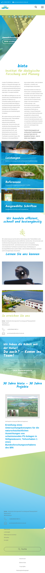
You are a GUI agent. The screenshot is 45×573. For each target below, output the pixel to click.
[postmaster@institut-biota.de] (4, 333)
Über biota (7, 529)
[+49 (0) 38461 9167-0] (4, 329)
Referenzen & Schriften (10, 534)
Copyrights (22, 566)
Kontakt (6, 540)
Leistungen (12, 158)
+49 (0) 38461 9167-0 (12, 329)
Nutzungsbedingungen (22, 570)
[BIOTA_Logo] (5, 7)
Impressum (22, 558)
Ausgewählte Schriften (21, 206)
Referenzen (13, 182)
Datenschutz (22, 562)
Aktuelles (6, 537)
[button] (35, 7)
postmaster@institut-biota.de (15, 333)
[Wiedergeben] (22, 273)
